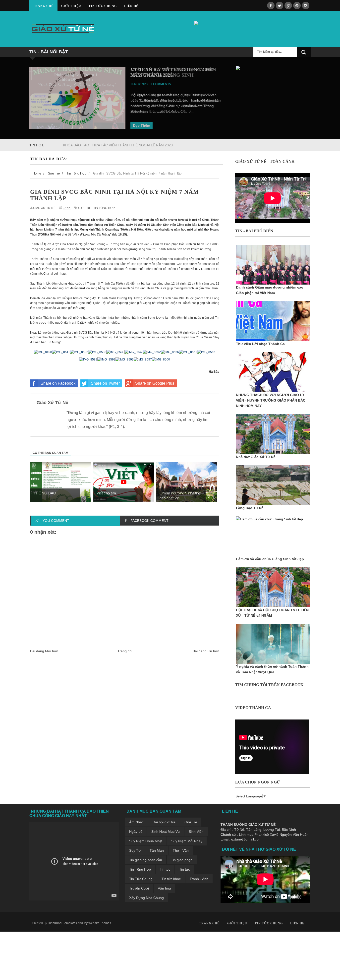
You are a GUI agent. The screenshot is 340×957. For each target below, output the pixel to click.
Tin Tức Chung (141, 879)
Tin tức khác (171, 879)
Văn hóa (164, 888)
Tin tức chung (103, 6)
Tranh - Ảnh (199, 879)
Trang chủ (43, 6)
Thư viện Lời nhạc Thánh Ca (260, 344)
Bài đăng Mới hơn (44, 651)
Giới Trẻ (84, 208)
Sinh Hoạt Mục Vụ (165, 832)
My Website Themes (97, 923)
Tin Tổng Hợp (104, 208)
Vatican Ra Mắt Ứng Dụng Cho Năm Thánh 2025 (172, 72)
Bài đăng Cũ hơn (206, 651)
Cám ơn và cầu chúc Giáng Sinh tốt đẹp (270, 559)
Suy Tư (135, 850)
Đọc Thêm (141, 125)
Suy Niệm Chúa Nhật (145, 841)
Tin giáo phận (181, 860)
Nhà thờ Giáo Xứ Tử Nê (256, 457)
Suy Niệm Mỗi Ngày (186, 841)
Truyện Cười (139, 888)
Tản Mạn (157, 850)
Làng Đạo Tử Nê (250, 508)
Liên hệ (131, 6)
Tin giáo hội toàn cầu (145, 860)
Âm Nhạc (136, 822)
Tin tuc (165, 869)
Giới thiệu (71, 6)
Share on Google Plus (154, 383)
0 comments (161, 84)
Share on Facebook (58, 383)
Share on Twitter (105, 383)
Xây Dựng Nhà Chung (146, 898)
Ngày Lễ (135, 832)
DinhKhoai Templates (62, 923)
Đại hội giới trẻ (164, 822)
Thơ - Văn (181, 850)
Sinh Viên (196, 832)
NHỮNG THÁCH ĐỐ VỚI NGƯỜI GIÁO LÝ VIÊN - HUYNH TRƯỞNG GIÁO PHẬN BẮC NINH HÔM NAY (270, 400)
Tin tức (184, 869)
